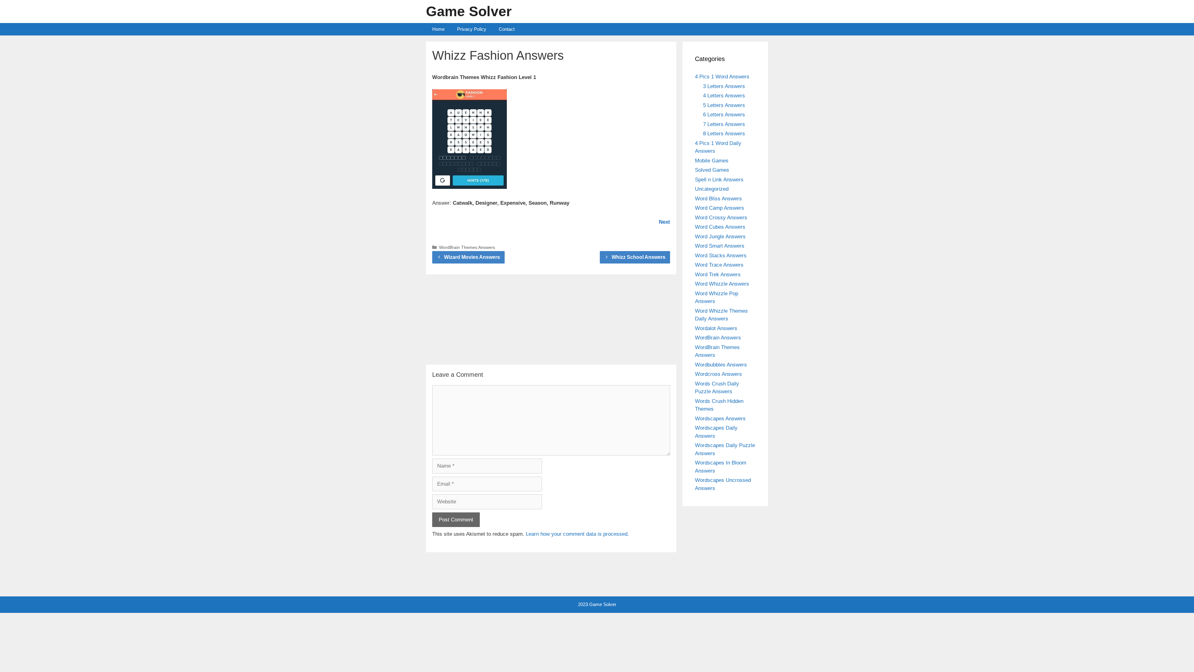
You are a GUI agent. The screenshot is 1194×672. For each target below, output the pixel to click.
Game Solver (469, 11)
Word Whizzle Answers (722, 284)
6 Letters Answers (724, 115)
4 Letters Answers (724, 96)
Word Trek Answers (718, 275)
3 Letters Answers (724, 86)
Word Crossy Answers (721, 218)
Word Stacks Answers (721, 256)
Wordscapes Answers (720, 419)
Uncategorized (712, 189)
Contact (507, 29)
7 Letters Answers (724, 124)
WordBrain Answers (718, 338)
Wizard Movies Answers (472, 257)
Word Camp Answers (719, 208)
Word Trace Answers (719, 265)
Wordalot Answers (716, 328)
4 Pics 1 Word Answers (722, 77)
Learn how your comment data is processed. (577, 534)
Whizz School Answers (638, 257)
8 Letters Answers (724, 134)
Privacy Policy (471, 29)
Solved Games (712, 170)
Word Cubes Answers (720, 227)
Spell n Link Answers (719, 180)
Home (438, 29)
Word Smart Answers (719, 246)
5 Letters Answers (724, 105)
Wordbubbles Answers (721, 365)
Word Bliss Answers (718, 199)
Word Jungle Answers (720, 237)
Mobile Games (712, 161)
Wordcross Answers (718, 374)
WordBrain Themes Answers (467, 247)
